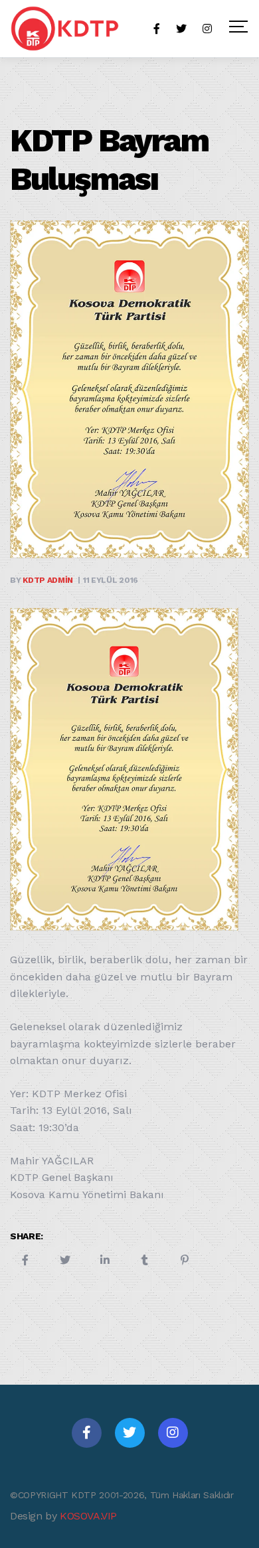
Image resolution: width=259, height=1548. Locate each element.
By (41, 580)
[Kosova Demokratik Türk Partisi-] (66, 28)
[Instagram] (173, 1433)
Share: (26, 1236)
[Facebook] (87, 1433)
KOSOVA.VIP (88, 1515)
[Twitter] (130, 1433)
